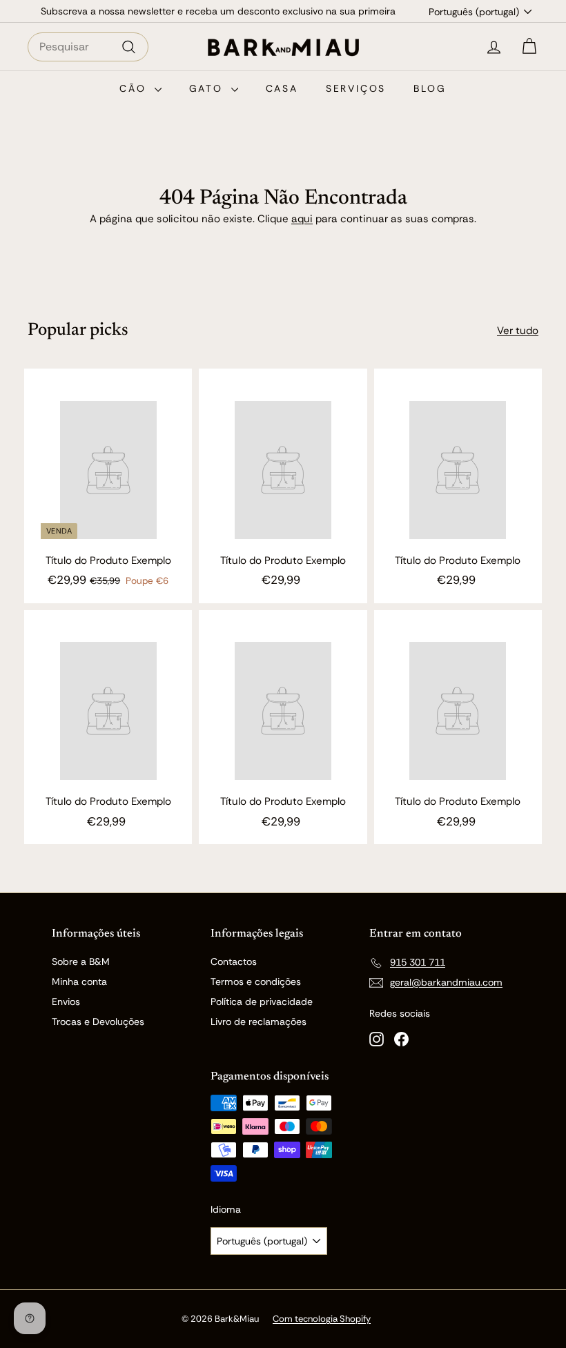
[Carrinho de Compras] (529, 46)
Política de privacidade (262, 1001)
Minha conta (79, 981)
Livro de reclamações (258, 1021)
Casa (282, 88)
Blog (429, 88)
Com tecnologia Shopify (322, 1319)
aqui (302, 219)
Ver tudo (517, 331)
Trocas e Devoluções (98, 1021)
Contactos (234, 961)
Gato (208, 88)
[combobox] (88, 46)
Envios (66, 1001)
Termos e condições (256, 981)
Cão (134, 88)
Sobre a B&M (81, 961)
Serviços (356, 88)
